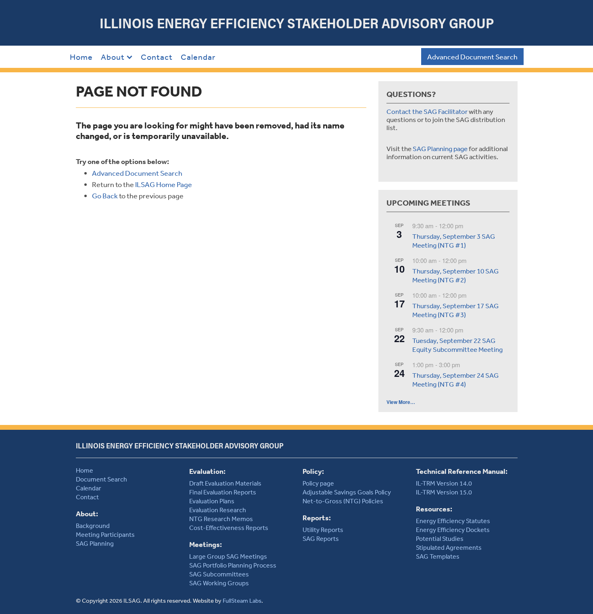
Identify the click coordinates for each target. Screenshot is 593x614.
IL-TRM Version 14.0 (444, 483)
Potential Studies (440, 538)
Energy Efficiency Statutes (453, 521)
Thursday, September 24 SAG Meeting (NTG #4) (455, 380)
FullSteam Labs (242, 600)
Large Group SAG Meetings (228, 556)
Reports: (317, 517)
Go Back (105, 195)
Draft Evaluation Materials (225, 483)
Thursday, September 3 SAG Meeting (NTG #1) (453, 241)
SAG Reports (321, 538)
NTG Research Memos (221, 519)
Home (81, 56)
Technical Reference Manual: (461, 471)
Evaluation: (207, 471)
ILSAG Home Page (163, 184)
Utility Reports (323, 530)
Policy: (313, 471)
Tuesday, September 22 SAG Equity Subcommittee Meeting (457, 345)
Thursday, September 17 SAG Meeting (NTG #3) (455, 310)
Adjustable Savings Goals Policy (347, 492)
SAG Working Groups (219, 583)
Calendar (198, 56)
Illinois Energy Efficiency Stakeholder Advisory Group (297, 23)
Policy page (318, 483)
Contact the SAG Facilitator (427, 111)
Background (93, 525)
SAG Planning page (440, 148)
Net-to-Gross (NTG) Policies (343, 501)
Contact (157, 56)
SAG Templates (437, 556)
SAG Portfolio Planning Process (232, 565)
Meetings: (205, 544)
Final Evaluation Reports (222, 492)
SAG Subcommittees (219, 574)
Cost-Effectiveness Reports (228, 528)
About (113, 56)
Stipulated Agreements (449, 547)
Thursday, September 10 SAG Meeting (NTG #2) (455, 275)
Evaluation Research (217, 510)
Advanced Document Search (472, 56)
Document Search (101, 479)
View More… (400, 402)
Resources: (434, 508)
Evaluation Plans (211, 501)
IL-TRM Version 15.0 (444, 492)
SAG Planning (95, 543)
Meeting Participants (105, 534)
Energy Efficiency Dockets (453, 530)
